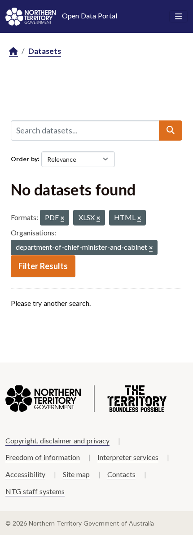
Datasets (44, 51)
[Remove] (62, 218)
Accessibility (25, 474)
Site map (76, 474)
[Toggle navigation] (178, 16)
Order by (24, 158)
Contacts (121, 474)
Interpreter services (127, 457)
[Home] (13, 51)
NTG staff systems (35, 491)
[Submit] (170, 130)
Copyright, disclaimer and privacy (57, 440)
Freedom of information (42, 457)
